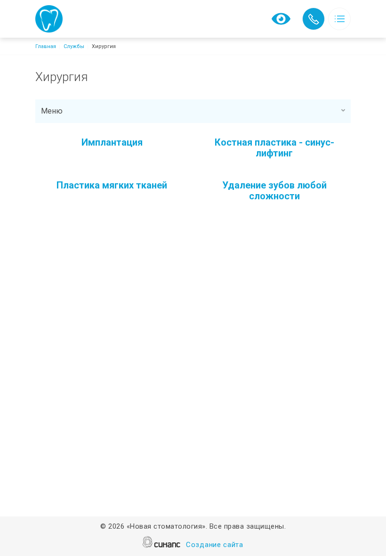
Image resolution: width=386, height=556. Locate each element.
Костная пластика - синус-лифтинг (274, 148)
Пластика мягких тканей (111, 185)
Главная (45, 46)
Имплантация (112, 142)
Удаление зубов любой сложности (274, 191)
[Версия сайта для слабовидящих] (281, 18)
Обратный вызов (313, 19)
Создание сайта (214, 544)
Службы (74, 46)
